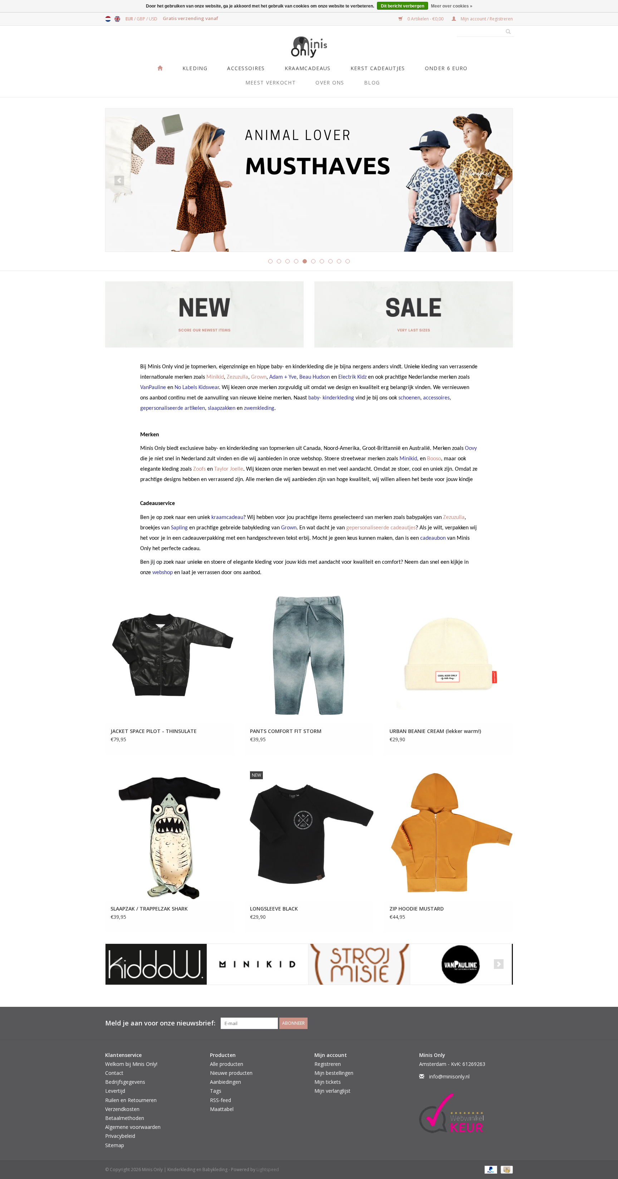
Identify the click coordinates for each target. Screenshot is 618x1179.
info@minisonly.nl (449, 1076)
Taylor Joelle (228, 469)
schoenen (409, 398)
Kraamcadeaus (308, 68)
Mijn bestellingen (333, 1072)
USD (153, 19)
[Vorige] (119, 180)
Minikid (215, 377)
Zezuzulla (237, 377)
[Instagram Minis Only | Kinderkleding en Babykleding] (507, 1023)
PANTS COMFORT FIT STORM (286, 731)
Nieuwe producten (231, 1072)
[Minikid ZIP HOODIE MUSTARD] (448, 833)
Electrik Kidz (352, 377)
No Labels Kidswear (197, 387)
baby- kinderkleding (331, 398)
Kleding (194, 68)
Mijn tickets (327, 1081)
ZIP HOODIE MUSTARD (416, 908)
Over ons (329, 82)
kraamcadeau (227, 517)
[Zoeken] (505, 32)
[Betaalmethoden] (490, 1169)
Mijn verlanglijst (332, 1090)
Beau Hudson (314, 377)
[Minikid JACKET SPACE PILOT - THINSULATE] (169, 656)
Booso (434, 459)
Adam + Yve (282, 377)
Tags (215, 1090)
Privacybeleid (120, 1135)
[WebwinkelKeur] (466, 1113)
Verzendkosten (122, 1109)
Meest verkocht (270, 82)
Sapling (179, 528)
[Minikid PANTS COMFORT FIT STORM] (309, 656)
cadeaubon (433, 538)
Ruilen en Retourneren (131, 1100)
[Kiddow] (156, 964)
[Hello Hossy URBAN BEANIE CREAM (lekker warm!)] (448, 656)
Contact (114, 1072)
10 (347, 261)
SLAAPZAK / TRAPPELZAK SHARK (149, 908)
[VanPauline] (460, 964)
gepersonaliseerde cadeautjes (381, 528)
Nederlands (108, 19)
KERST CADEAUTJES (377, 68)
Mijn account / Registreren (486, 19)
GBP (141, 19)
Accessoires (246, 68)
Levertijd (115, 1090)
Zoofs (199, 469)
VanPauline (153, 387)
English (117, 19)
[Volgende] (499, 180)
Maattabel (222, 1109)
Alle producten (226, 1064)
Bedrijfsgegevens (125, 1081)
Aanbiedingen (225, 1081)
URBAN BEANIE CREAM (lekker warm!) (435, 731)
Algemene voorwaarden (133, 1127)
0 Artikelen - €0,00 (425, 19)
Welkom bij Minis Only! (131, 1064)
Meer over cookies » (451, 6)
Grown (258, 377)
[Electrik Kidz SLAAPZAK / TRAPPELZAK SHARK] (169, 833)
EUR (130, 19)
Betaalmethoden (124, 1118)
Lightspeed (267, 1169)
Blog (372, 82)
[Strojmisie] (359, 964)
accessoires (436, 398)
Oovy (471, 448)
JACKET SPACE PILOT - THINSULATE (154, 731)
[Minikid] (257, 964)
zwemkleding (259, 408)
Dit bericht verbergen (402, 6)
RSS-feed (220, 1100)
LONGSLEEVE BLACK (274, 908)
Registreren (327, 1064)
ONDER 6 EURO (446, 68)
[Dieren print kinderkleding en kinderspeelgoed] (309, 180)
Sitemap (114, 1145)
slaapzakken (221, 408)
